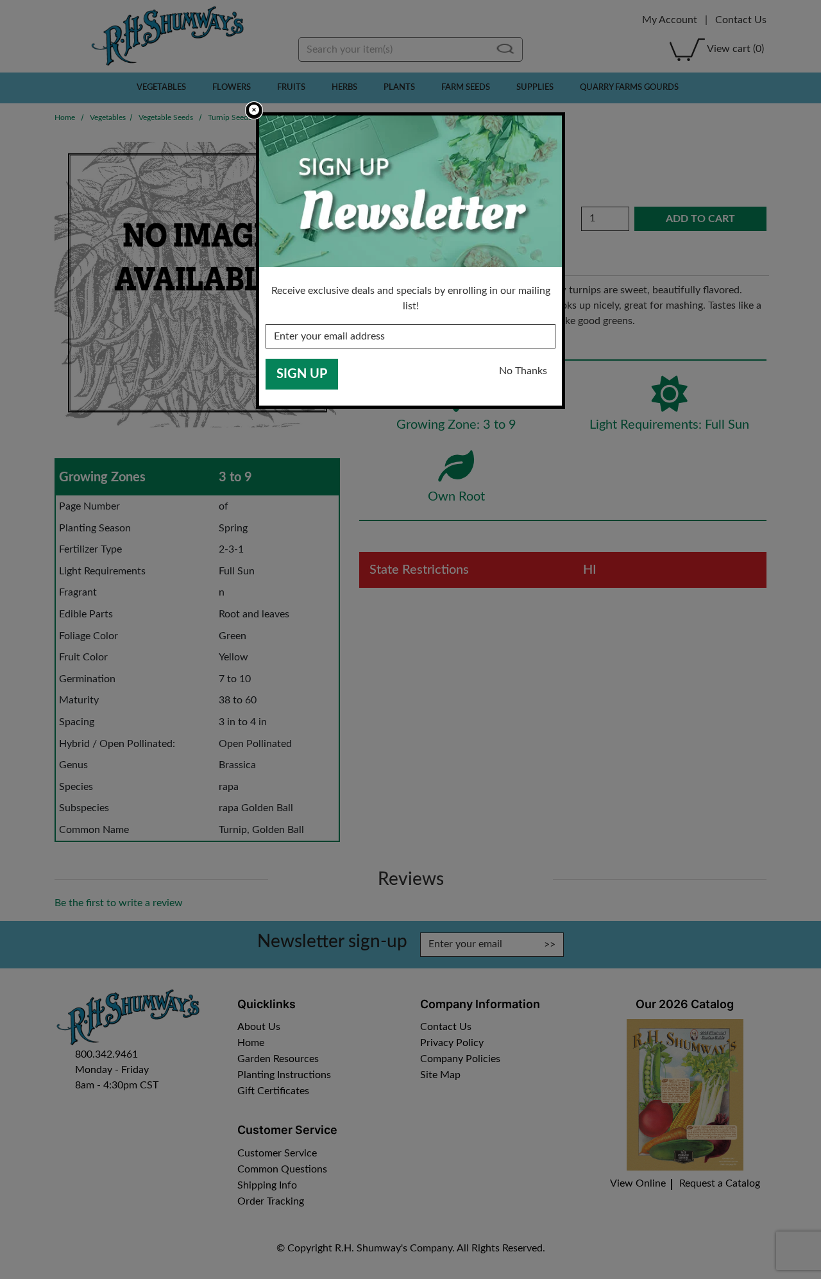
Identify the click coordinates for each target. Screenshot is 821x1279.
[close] (254, 110)
